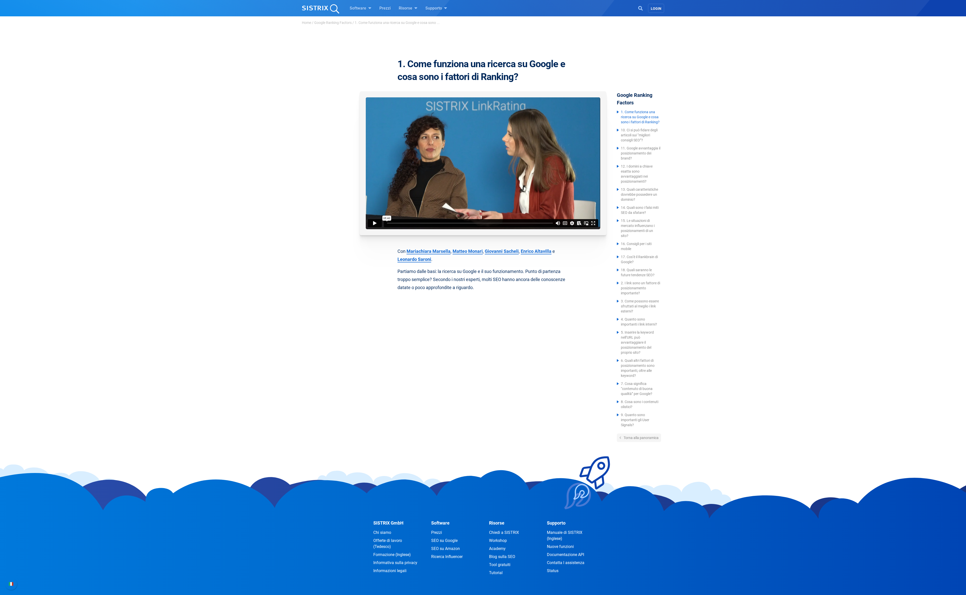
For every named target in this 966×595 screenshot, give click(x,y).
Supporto (434, 8)
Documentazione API (565, 554)
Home (306, 23)
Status (552, 570)
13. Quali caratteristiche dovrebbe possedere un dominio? (639, 194)
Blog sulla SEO (502, 556)
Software (358, 8)
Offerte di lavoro (387, 543)
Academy (497, 548)
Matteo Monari (468, 251)
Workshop (498, 540)
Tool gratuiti (499, 564)
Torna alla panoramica (641, 438)
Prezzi (385, 8)
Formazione (392, 554)
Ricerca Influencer (447, 556)
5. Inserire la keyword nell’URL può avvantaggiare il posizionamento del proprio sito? (637, 342)
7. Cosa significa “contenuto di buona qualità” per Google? (637, 389)
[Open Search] (640, 8)
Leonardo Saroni (414, 259)
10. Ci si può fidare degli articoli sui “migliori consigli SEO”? (639, 135)
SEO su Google (444, 540)
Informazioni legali (390, 570)
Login (656, 9)
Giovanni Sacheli (502, 251)
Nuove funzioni (560, 546)
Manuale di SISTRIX (564, 535)
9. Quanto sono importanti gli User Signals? (635, 420)
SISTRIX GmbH (388, 523)
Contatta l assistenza (565, 562)
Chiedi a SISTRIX (504, 532)
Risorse (406, 8)
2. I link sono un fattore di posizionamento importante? (640, 288)
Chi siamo (382, 532)
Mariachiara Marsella (429, 251)
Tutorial (496, 572)
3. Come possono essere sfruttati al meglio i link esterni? (640, 306)
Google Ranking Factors (333, 23)
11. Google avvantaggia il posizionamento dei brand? (640, 153)
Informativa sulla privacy (395, 562)
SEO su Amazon (445, 548)
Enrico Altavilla (536, 251)
